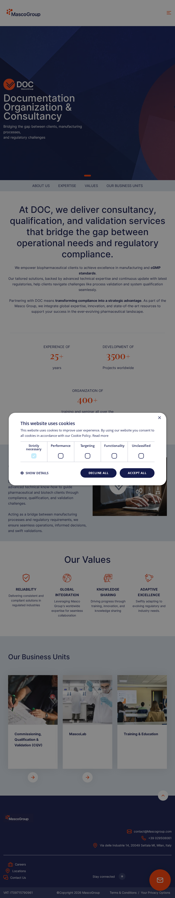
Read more (100, 435)
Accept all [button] (137, 473)
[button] (34, 473)
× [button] (159, 417)
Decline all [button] (98, 473)
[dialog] (87, 449)
